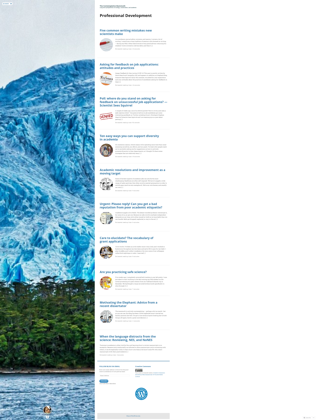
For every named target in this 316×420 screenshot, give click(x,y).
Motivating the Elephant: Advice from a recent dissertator (128, 304)
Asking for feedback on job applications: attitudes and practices (129, 66)
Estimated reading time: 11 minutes (127, 321)
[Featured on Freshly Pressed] (141, 399)
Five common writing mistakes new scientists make (126, 32)
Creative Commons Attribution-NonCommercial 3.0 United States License (150, 374)
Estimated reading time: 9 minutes (127, 190)
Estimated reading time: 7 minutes (127, 289)
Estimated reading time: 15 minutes (127, 156)
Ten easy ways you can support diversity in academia (129, 137)
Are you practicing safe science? (123, 272)
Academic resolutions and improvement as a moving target (132, 171)
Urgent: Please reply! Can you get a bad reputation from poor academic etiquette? (131, 205)
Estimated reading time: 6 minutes (127, 222)
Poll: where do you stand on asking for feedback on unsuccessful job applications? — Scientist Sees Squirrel (133, 101)
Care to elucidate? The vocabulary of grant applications (126, 239)
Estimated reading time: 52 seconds (127, 122)
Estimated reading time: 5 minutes (127, 256)
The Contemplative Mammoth (112, 6)
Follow (104, 381)
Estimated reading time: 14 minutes (127, 85)
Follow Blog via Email (109, 366)
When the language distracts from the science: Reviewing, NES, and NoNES (128, 338)
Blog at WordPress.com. (133, 416)
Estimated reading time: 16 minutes (127, 49)
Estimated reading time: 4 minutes (112, 355)
